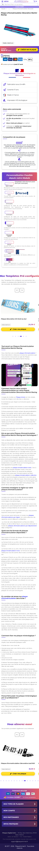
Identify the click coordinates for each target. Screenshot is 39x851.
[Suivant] (22, 290)
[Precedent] (17, 290)
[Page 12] (30, 780)
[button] (19, 375)
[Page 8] (19, 780)
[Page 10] (25, 780)
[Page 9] (22, 780)
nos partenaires (11, 817)
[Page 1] (13, 336)
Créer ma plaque (19, 329)
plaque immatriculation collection (25, 475)
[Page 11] (27, 780)
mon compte (9, 811)
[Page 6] (26, 336)
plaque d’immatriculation (14, 597)
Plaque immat (20, 397)
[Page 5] (23, 336)
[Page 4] (21, 336)
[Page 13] (33, 780)
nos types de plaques (13, 804)
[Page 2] (15, 336)
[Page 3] (18, 336)
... (9, 8)
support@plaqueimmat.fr (19, 841)
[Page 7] (17, 780)
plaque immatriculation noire (22, 467)
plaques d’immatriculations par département (22, 525)
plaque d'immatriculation (27, 353)
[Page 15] (38, 780)
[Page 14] (35, 780)
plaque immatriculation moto (10, 550)
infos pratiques (11, 824)
